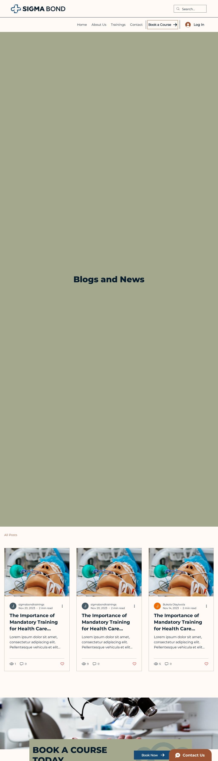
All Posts (10, 535)
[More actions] (63, 606)
